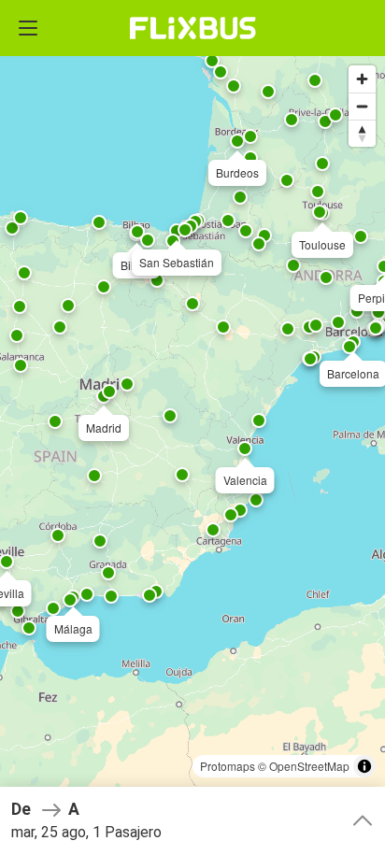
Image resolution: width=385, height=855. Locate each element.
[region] (192, 427)
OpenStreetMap (309, 766)
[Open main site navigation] (28, 28)
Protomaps (227, 766)
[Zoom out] (362, 106)
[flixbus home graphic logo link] (193, 28)
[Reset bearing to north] (362, 133)
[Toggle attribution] (364, 766)
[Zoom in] (362, 79)
